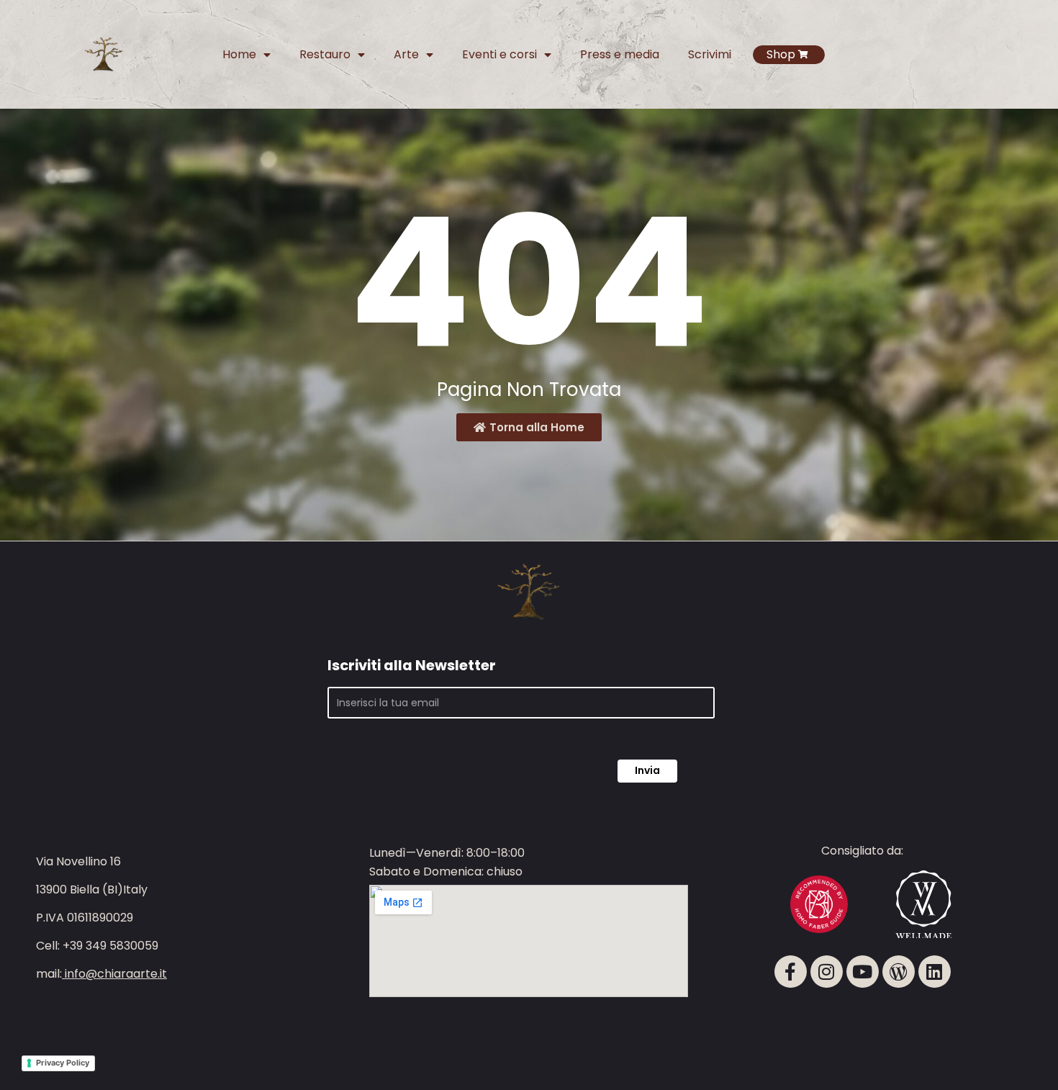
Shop (781, 54)
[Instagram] (826, 971)
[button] (1008, 1033)
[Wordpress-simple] (898, 971)
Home (239, 54)
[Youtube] (862, 971)
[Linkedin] (934, 971)
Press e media (619, 54)
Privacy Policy (62, 1063)
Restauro (325, 54)
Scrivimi (709, 54)
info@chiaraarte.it (116, 973)
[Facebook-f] (790, 971)
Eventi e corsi (499, 54)
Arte (406, 54)
